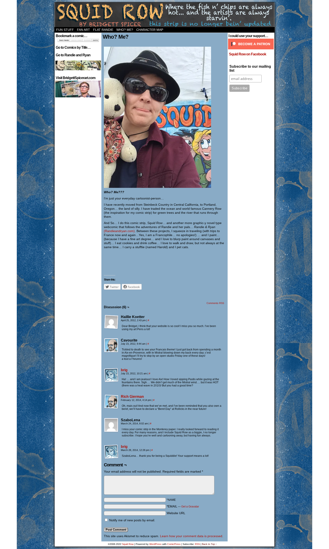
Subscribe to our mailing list (250, 68)
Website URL (176, 513)
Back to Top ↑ (209, 544)
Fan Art (83, 29)
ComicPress (174, 544)
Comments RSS (215, 303)
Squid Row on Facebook (247, 54)
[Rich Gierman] (111, 408)
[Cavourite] (111, 345)
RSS (197, 544)
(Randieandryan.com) (119, 231)
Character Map (149, 29)
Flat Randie (103, 29)
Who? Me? (124, 29)
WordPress (155, 544)
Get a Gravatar (190, 506)
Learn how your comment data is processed (191, 536)
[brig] (111, 381)
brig (124, 370)
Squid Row (164, 14)
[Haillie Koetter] (111, 322)
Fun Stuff (65, 29)
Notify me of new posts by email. (132, 520)
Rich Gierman (132, 396)
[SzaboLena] (111, 425)
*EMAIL (183, 506)
